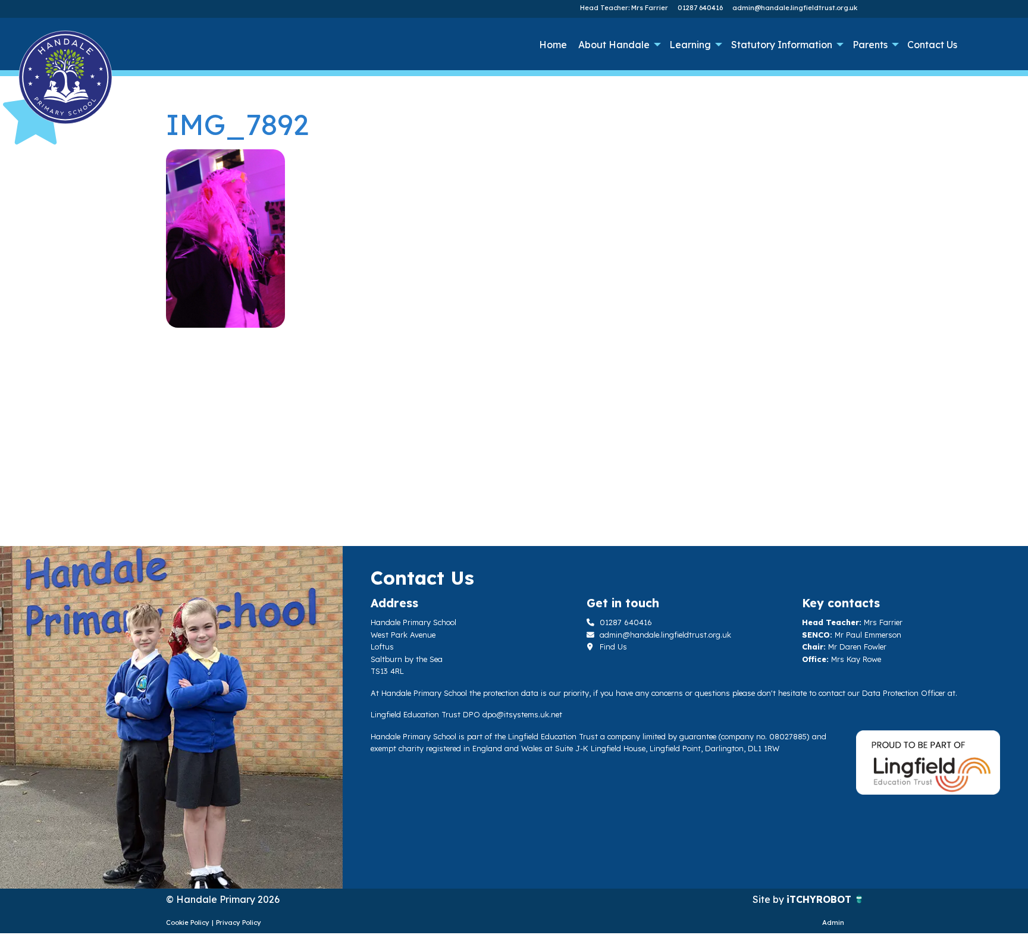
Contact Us (932, 45)
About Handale (614, 45)
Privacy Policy (238, 922)
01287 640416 (700, 8)
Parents (870, 45)
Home (553, 45)
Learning (690, 45)
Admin (833, 922)
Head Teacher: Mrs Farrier (624, 8)
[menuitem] (552, 44)
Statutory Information (781, 45)
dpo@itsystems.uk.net (522, 714)
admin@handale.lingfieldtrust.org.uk (794, 8)
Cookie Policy (187, 922)
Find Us (612, 646)
